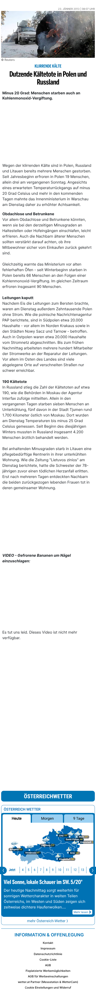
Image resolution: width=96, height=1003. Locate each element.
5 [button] (28, 870)
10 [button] (59, 870)
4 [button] (23, 870)
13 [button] (82, 870)
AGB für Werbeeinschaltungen (48, 976)
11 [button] (67, 870)
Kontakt (48, 943)
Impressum (48, 948)
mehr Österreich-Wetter (46, 921)
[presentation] (3, 870)
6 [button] (34, 870)
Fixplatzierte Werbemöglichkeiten (48, 970)
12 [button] (75, 870)
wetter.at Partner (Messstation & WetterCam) (48, 982)
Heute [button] (16, 818)
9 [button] (53, 870)
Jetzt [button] (12, 870)
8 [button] (47, 870)
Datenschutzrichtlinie (48, 954)
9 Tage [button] (78, 818)
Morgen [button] (47, 818)
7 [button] (40, 870)
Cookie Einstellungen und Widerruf (48, 987)
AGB (48, 965)
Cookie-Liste (47, 959)
